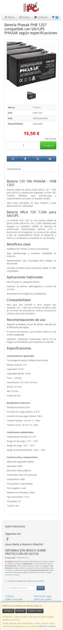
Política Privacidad (13, 599)
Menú (11, 17)
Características (14, 169)
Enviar (40, 588)
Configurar (8, 611)
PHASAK (37, 107)
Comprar (48, 145)
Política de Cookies (47, 626)
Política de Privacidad (12, 575)
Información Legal (42, 596)
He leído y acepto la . (26, 581)
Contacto (42, 17)
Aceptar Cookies (35, 611)
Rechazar (20, 611)
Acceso (26, 17)
